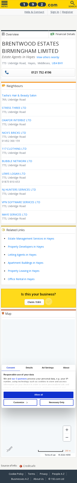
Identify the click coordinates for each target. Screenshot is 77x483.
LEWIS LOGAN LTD (13, 173)
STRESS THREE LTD (14, 108)
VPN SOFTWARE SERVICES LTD (21, 202)
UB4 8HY (57, 63)
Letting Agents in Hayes (22, 254)
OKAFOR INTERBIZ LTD (16, 120)
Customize (18, 402)
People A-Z (58, 473)
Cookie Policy (16, 473)
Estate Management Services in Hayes (31, 238)
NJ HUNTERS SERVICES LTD (19, 189)
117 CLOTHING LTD (14, 148)
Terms (31, 473)
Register (67, 12)
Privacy (43, 473)
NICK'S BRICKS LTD (14, 132)
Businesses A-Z (20, 479)
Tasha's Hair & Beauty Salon (19, 95)
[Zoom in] (67, 429)
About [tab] (66, 368)
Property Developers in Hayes (26, 246)
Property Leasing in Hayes (23, 271)
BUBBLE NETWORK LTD (17, 161)
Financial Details (65, 34)
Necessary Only (56, 402)
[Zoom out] (67, 437)
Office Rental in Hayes (21, 279)
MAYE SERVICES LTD (14, 214)
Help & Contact (34, 12)
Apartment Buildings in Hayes (25, 262)
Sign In (54, 12)
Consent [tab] (11, 368)
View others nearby (48, 57)
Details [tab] (29, 368)
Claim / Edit (34, 302)
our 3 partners (19, 379)
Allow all (38, 395)
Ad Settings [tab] (48, 368)
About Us (38, 479)
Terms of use (50, 455)
